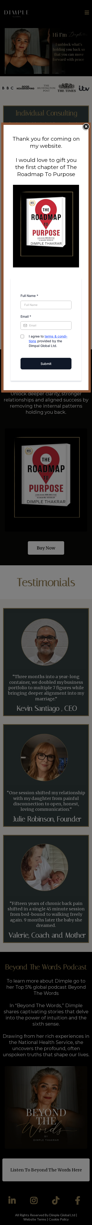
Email (26, 316)
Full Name (29, 296)
